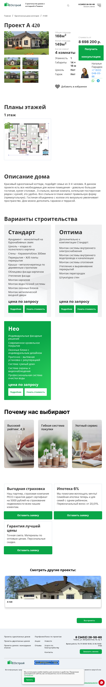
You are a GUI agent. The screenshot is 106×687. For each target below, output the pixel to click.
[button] (68, 5)
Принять (29, 680)
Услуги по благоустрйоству (52, 646)
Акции (37, 641)
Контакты (49, 652)
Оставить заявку (28, 515)
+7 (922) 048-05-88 (96, 73)
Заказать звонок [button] (89, 6)
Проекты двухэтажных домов (17, 641)
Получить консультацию (91, 52)
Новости (48, 641)
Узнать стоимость (35, 309)
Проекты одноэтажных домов (17, 637)
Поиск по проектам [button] (53, 637)
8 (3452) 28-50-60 (87, 4)
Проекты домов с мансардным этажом (17, 646)
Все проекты (89, 620)
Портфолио (40, 637)
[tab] (12, 63)
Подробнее (15, 309)
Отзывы (38, 645)
